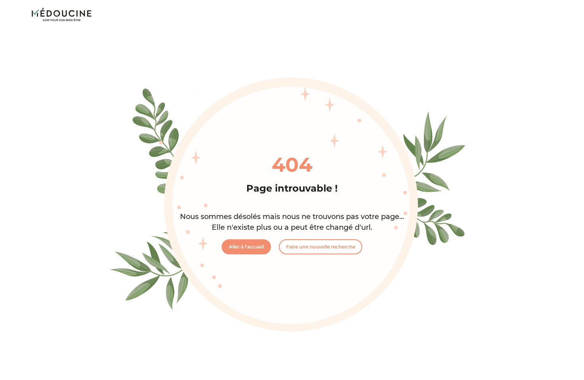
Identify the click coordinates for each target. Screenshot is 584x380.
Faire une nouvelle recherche (320, 247)
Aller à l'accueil (246, 247)
